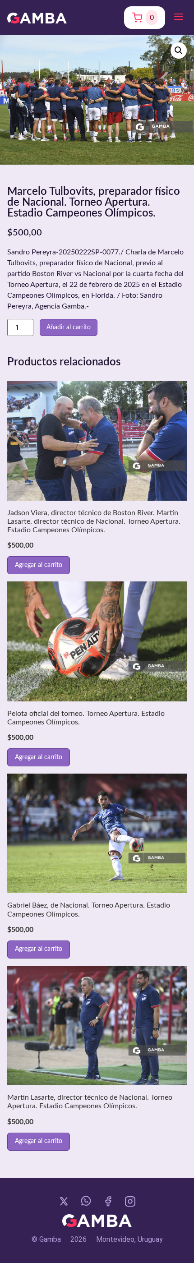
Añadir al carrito (68, 327)
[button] (179, 18)
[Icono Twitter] (63, 1201)
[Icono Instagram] (130, 1201)
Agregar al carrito (38, 565)
